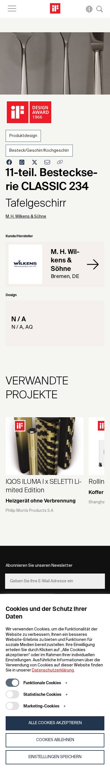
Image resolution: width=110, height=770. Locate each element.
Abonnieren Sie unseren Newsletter (39, 566)
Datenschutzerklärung (53, 670)
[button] (86, 9)
